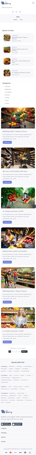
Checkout (16, 19)
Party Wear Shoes (6, 380)
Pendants (4, 369)
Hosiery (22, 389)
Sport (10, 375)
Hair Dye (12, 400)
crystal (11, 369)
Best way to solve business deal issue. (15, 171)
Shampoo (12, 393)
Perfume (3, 398)
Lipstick (26, 395)
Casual (29, 375)
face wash (4, 395)
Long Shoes (4, 382)
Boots (22, 375)
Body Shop (11, 398)
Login (15, 22)
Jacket (26, 386)
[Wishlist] (16, 12)
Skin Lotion (29, 400)
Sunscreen (20, 400)
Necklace (11, 366)
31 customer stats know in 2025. (21, 72)
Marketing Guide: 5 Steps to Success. (15, 131)
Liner (20, 395)
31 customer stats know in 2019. (13, 211)
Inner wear (14, 389)
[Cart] (20, 12)
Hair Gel (25, 398)
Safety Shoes (16, 377)
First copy (24, 380)
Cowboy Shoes (5, 377)
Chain (10, 371)
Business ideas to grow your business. (15, 251)
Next (23, 351)
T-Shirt (10, 386)
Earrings (19, 366)
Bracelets (25, 369)
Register (16, 17)
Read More (7, 142)
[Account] (13, 12)
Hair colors (4, 400)
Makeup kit (13, 395)
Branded (16, 380)
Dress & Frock (5, 389)
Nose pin (3, 371)
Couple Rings (28, 366)
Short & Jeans (18, 386)
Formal (17, 375)
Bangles (17, 369)
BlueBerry (17, 449)
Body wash (21, 393)
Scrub (18, 398)
